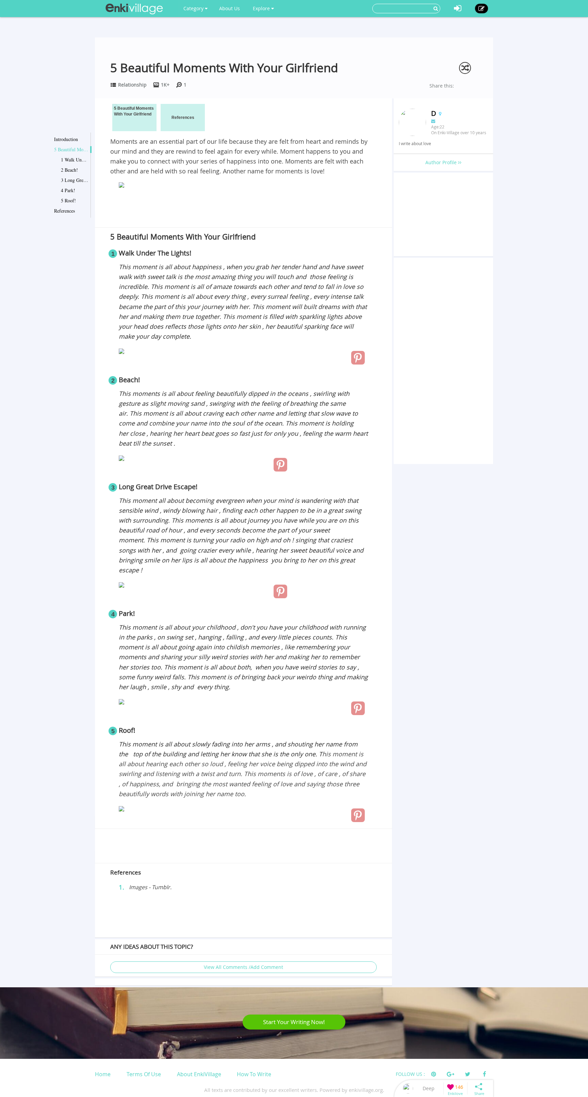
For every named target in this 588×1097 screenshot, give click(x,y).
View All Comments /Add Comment (243, 967)
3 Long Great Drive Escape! (74, 180)
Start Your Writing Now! (294, 1022)
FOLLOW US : (410, 1074)
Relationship (132, 84)
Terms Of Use (144, 1074)
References (64, 210)
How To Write (254, 1074)
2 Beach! (69, 170)
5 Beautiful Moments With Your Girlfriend (71, 149)
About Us (229, 8)
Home (103, 1074)
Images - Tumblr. (150, 887)
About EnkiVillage (199, 1074)
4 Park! (68, 190)
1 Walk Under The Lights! (74, 159)
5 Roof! (68, 200)
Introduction (66, 139)
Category (194, 8)
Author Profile (441, 162)
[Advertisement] (243, 209)
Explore (262, 8)
